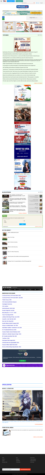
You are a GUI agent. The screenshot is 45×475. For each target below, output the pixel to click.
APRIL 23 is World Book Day (13, 246)
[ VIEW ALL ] (41, 266)
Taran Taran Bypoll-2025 (7, 314)
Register (41, 2)
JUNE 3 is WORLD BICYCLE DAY (13, 232)
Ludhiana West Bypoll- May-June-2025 (10, 316)
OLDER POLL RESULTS (38, 226)
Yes (5, 220)
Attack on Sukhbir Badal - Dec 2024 (10, 325)
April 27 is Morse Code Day (12, 242)
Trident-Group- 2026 (6, 299)
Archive (3, 460)
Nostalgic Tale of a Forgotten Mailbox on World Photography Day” (19, 261)
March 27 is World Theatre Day (13, 251)
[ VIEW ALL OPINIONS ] (23, 213)
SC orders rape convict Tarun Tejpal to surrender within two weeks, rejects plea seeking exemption (20, 80)
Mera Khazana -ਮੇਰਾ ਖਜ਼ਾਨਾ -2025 (9, 312)
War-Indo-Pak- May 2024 (7, 321)
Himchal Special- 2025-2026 (8, 308)
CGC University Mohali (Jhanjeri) (9, 302)
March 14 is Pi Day (11, 237)
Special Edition (6, 384)
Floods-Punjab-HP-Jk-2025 (8, 310)
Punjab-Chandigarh (33, 459)
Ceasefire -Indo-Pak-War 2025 (9, 319)
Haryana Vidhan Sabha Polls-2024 (9, 344)
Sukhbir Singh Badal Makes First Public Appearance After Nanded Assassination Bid (18, 63)
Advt (17, 457)
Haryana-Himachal (33, 460)
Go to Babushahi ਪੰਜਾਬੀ (10, 1)
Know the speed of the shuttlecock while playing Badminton (18, 256)
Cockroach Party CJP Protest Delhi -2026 (11, 295)
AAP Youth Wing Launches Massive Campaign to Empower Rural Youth (15, 67)
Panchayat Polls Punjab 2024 (8, 340)
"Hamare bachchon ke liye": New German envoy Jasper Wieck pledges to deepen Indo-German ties (20, 71)
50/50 (5, 222)
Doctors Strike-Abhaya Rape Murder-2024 (11, 346)
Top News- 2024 (5, 338)
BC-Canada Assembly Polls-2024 (9, 336)
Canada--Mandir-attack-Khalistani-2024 (11, 331)
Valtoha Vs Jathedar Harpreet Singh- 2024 (11, 334)
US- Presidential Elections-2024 (9, 329)
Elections (17, 459)
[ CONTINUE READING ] (39, 424)
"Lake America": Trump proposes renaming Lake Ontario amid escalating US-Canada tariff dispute (20, 69)
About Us (3, 459)
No (24, 220)
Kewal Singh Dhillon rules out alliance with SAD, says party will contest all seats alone (18, 57)
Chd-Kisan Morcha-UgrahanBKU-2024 (10, 342)
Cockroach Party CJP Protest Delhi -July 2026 (12, 297)
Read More (22, 360)
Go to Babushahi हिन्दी (19, 1)
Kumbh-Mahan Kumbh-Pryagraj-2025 (10, 323)
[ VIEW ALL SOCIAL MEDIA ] (38, 436)
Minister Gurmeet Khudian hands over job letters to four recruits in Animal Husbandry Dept (19, 75)
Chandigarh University (7, 304)
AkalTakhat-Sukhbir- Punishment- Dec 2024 (12, 327)
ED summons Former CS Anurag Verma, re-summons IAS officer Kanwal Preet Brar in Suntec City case (21, 55)
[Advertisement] (22, 276)
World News (18, 460)
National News (32, 457)
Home (3, 457)
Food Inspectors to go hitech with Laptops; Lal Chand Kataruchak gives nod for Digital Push (19, 65)
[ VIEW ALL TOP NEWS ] (38, 83)
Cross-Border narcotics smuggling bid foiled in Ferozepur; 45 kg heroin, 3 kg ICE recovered (19, 73)
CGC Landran (5, 306)
